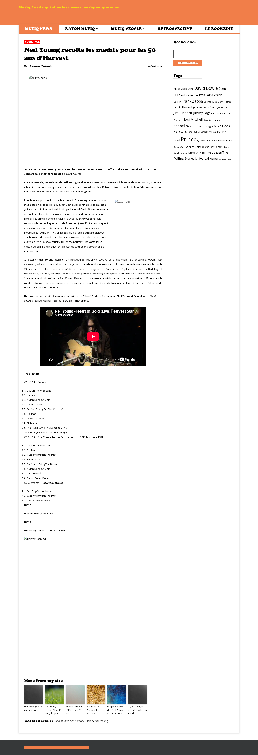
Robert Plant (225, 140)
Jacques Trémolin (41, 66)
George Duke (210, 101)
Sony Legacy (215, 147)
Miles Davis (222, 126)
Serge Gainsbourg (198, 147)
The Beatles (214, 152)
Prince (189, 139)
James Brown (200, 107)
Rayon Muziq (81, 28)
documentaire (191, 95)
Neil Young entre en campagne (33, 708)
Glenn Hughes (224, 101)
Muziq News (38, 29)
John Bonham (218, 113)
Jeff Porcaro (223, 107)
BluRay (177, 88)
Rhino (214, 140)
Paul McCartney (200, 131)
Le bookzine (219, 29)
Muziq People (128, 28)
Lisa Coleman (195, 126)
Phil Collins (214, 131)
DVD (202, 95)
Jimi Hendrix (183, 112)
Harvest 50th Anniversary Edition (73, 721)
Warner (213, 158)
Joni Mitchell (193, 119)
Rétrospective (175, 29)
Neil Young (101, 721)
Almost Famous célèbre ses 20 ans (74, 710)
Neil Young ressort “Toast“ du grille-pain (53, 710)
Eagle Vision (213, 95)
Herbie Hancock (183, 107)
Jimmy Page (202, 113)
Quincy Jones (204, 140)
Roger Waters (180, 147)
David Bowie (206, 88)
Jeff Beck (212, 107)
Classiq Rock (32, 41)
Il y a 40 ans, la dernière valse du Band (137, 710)
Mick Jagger (207, 126)
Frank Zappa (192, 101)
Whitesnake (225, 158)
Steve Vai (183, 152)
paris (189, 131)
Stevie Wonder (196, 152)
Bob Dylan (188, 88)
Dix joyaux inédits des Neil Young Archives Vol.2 (116, 710)
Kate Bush (208, 119)
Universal (202, 158)
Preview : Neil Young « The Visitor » (94, 710)
